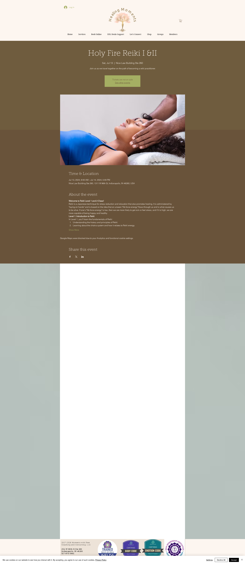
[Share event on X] (76, 257)
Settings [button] (209, 560)
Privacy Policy (100, 560)
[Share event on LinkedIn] (82, 257)
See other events (122, 82)
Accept (234, 560)
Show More (74, 230)
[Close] (241, 560)
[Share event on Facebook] (70, 257)
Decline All (221, 560)
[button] (180, 20)
